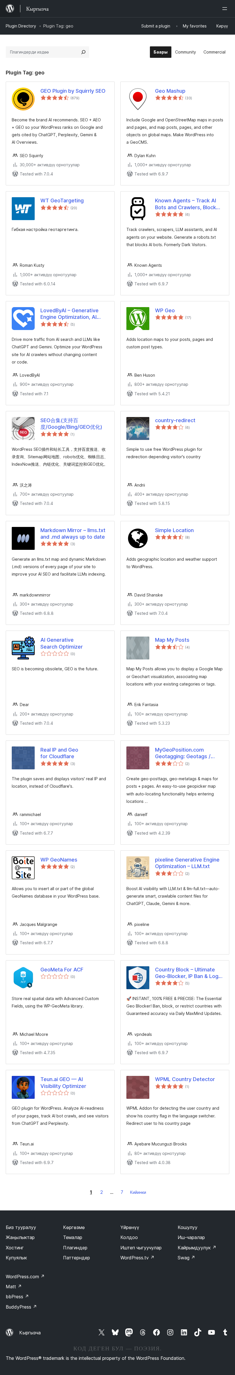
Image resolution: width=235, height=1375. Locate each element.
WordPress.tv (137, 1258)
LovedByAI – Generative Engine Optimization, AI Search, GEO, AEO (69, 314)
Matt (14, 1286)
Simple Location (174, 530)
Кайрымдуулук (197, 1247)
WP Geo (165, 310)
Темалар (72, 1237)
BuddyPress (21, 1307)
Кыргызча (30, 1333)
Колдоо (129, 1237)
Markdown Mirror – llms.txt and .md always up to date (72, 533)
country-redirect (175, 420)
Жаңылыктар (20, 1237)
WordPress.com (25, 1276)
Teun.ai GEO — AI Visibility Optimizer (63, 1082)
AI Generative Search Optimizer (61, 643)
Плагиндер (75, 1247)
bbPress (17, 1296)
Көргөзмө (74, 1227)
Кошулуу (187, 1227)
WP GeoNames (58, 860)
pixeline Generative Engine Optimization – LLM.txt (187, 863)
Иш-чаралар (191, 1237)
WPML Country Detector (185, 1079)
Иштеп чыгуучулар (141, 1247)
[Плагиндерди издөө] (83, 52)
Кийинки (138, 1192)
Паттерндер (76, 1258)
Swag (186, 1258)
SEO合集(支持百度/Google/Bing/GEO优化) (71, 423)
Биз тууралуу (21, 1227)
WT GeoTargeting (62, 200)
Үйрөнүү (129, 1227)
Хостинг (15, 1247)
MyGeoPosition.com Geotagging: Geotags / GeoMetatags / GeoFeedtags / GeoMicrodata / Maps (183, 753)
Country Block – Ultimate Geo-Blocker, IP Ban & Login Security (188, 973)
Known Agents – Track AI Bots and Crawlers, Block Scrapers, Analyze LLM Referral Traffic (185, 204)
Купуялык (16, 1258)
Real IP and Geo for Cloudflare (59, 753)
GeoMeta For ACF (61, 970)
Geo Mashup (170, 91)
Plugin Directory (21, 25)
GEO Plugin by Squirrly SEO (72, 91)
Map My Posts (172, 640)
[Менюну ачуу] (226, 8)
